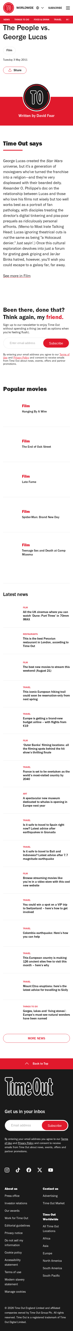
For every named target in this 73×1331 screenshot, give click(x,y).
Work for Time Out (16, 1218)
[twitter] (39, 1170)
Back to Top (40, 1064)
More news (36, 1038)
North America (52, 1261)
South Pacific (51, 1276)
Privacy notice (14, 1233)
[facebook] (28, 1170)
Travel (58, 20)
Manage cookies (15, 1292)
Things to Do (21, 20)
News (7, 20)
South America (52, 1268)
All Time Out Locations (51, 1229)
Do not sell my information (14, 1243)
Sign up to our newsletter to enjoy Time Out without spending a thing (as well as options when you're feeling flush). (36, 329)
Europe (47, 1253)
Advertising (50, 1196)
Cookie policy (13, 1253)
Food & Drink (41, 20)
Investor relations (16, 1203)
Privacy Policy (21, 358)
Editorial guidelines (17, 1226)
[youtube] (50, 1170)
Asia (45, 1246)
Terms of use (13, 1272)
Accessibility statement (13, 1263)
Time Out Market (54, 1203)
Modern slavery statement (15, 1282)
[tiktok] (18, 1170)
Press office (12, 1196)
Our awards (12, 1211)
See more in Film (17, 277)
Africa (46, 1238)
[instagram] (7, 1170)
